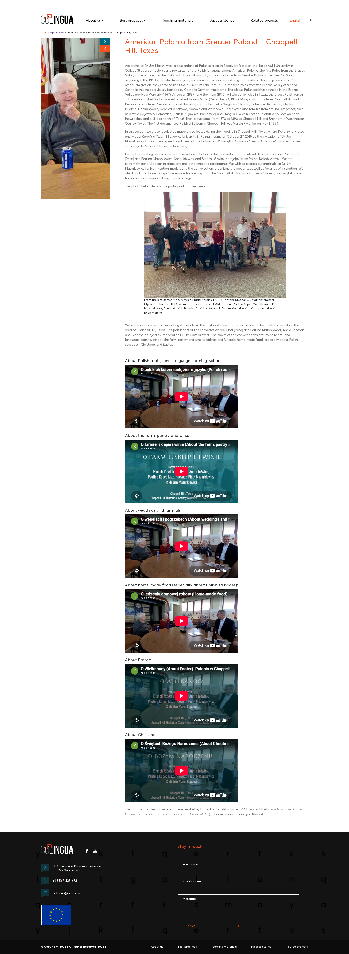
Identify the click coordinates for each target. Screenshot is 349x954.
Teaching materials (177, 20)
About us (93, 20)
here (183, 146)
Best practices (131, 20)
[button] (105, 48)
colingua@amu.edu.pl (68, 893)
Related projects (264, 20)
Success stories (222, 20)
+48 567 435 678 (65, 880)
